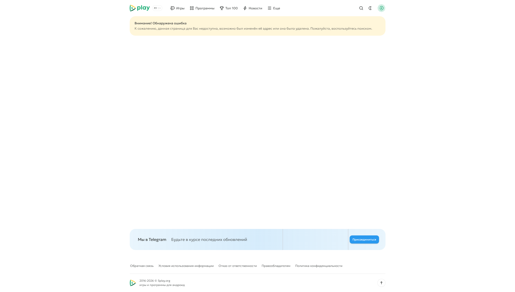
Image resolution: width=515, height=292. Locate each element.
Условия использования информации (186, 266)
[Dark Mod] (370, 8)
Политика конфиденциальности (318, 266)
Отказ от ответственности (238, 266)
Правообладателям (276, 266)
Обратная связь (142, 266)
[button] (381, 283)
